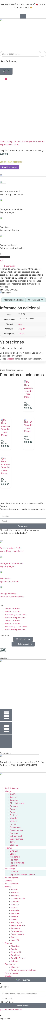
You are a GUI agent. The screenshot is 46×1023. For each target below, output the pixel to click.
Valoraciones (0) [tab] (35, 300)
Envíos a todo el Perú (10, 548)
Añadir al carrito (9, 167)
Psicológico (27, 141)
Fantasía (14, 815)
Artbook (14, 797)
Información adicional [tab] (13, 300)
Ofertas (8, 880)
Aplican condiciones (9, 581)
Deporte (14, 809)
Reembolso (5, 578)
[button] (23, 37)
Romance (14, 833)
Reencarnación (16, 830)
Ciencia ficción (17, 803)
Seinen (21, 333)
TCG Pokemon (11, 788)
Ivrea (20, 324)
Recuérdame (8, 1002)
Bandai (13, 854)
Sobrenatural (39, 141)
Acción (13, 794)
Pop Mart (14, 860)
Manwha (14, 818)
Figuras (8, 848)
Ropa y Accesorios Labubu (22, 874)
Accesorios (10, 868)
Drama (3, 141)
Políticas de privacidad (15, 617)
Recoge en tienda (8, 593)
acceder (10, 359)
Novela (13, 824)
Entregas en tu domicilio (11, 563)
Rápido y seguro (7, 566)
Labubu (13, 865)
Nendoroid (15, 857)
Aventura (14, 800)
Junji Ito (21, 329)
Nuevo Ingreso (11, 877)
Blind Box (14, 851)
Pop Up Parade (17, 862)
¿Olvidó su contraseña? (11, 1009)
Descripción (9, 266)
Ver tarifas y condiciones (11, 551)
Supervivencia (6, 144)
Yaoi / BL (14, 845)
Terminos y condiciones (16, 614)
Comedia (14, 806)
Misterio (17, 141)
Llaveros (14, 871)
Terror (16, 144)
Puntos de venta (12, 611)
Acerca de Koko (12, 608)
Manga (10, 141)
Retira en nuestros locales (12, 596)
